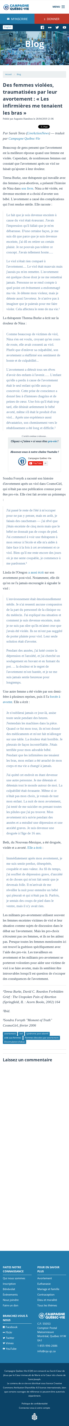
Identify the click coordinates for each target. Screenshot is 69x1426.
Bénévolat (9, 1289)
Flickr (9, 1332)
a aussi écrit (36, 572)
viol (21, 1033)
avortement (10, 1033)
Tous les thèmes (47, 1305)
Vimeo (10, 1343)
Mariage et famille (48, 1289)
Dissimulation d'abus (14, 1041)
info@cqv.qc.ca (46, 1351)
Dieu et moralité (47, 1300)
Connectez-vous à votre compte (34, 1407)
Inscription (9, 1283)
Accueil (8, 74)
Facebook (12, 1327)
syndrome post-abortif (37, 1033)
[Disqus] (34, 1108)
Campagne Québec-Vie (24, 138)
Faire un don (10, 1305)
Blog (19, 74)
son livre (27, 188)
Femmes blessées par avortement (42, 1037)
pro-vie (52, 441)
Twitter (10, 1338)
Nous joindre (11, 1300)
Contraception (45, 1294)
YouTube (11, 1348)
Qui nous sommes (14, 1278)
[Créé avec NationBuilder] (34, 1416)
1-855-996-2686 (47, 1345)
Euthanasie (44, 1283)
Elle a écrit (34, 847)
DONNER (52, 19)
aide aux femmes (12, 1037)
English (7, 27)
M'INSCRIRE (19, 19)
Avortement (44, 1278)
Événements (10, 1294)
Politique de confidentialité (35, 1403)
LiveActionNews (38, 133)
